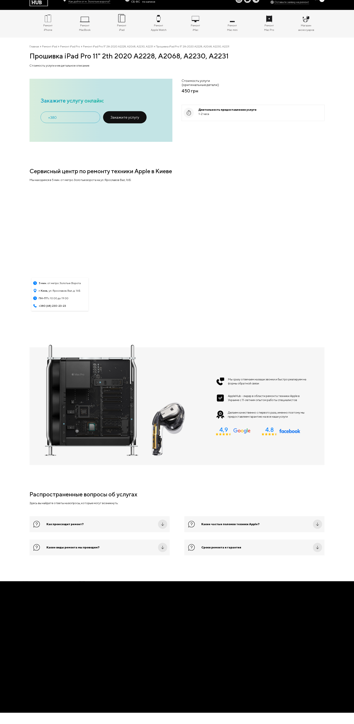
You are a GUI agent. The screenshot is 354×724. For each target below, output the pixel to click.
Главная (34, 50)
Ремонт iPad (49, 50)
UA (316, 3)
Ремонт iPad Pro (70, 50)
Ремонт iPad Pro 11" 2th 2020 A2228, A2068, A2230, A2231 (118, 50)
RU (322, 3)
